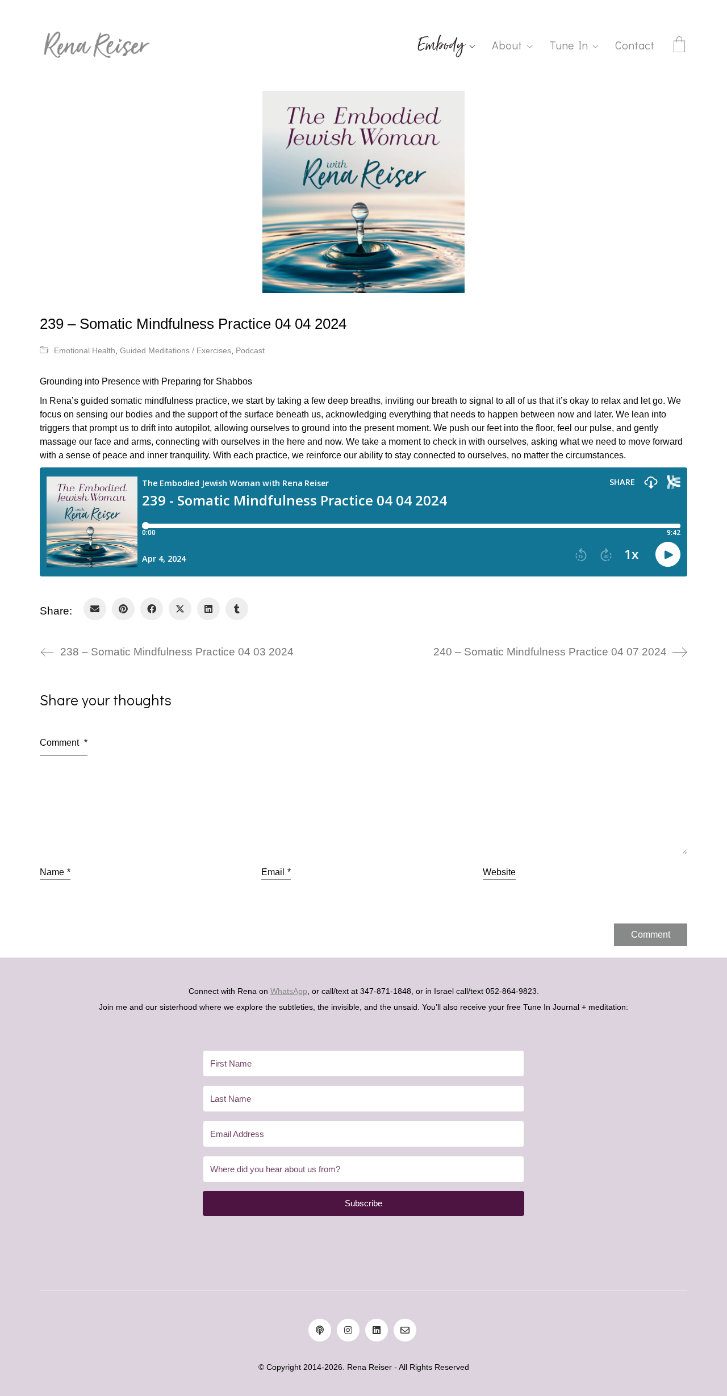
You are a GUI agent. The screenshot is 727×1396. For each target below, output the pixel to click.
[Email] (94, 608)
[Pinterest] (123, 608)
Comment (63, 742)
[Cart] (679, 46)
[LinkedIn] (208, 608)
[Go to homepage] (96, 45)
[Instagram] (348, 1330)
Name (55, 872)
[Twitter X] (180, 608)
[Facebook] (151, 608)
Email (276, 872)
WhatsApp (288, 991)
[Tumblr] (236, 608)
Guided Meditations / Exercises (175, 350)
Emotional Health (84, 350)
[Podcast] (319, 1330)
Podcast (250, 350)
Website (499, 872)
